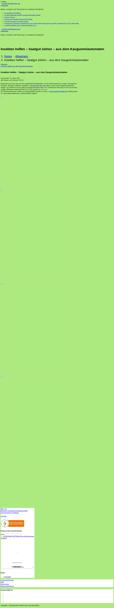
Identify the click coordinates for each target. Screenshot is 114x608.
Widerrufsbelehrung (7, 586)
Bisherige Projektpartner (9, 511)
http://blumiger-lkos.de (37, 85)
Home (8, 56)
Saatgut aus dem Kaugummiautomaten (20, 66)
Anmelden (7, 577)
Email (2, 534)
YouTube (3, 516)
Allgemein (21, 56)
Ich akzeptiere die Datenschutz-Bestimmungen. (18, 536)
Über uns (4, 509)
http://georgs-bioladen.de (59, 91)
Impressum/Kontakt (7, 580)
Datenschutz (5, 584)
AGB (2, 582)
